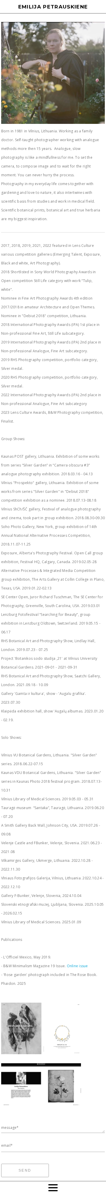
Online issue (77, 965)
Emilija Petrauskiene (53, 7)
